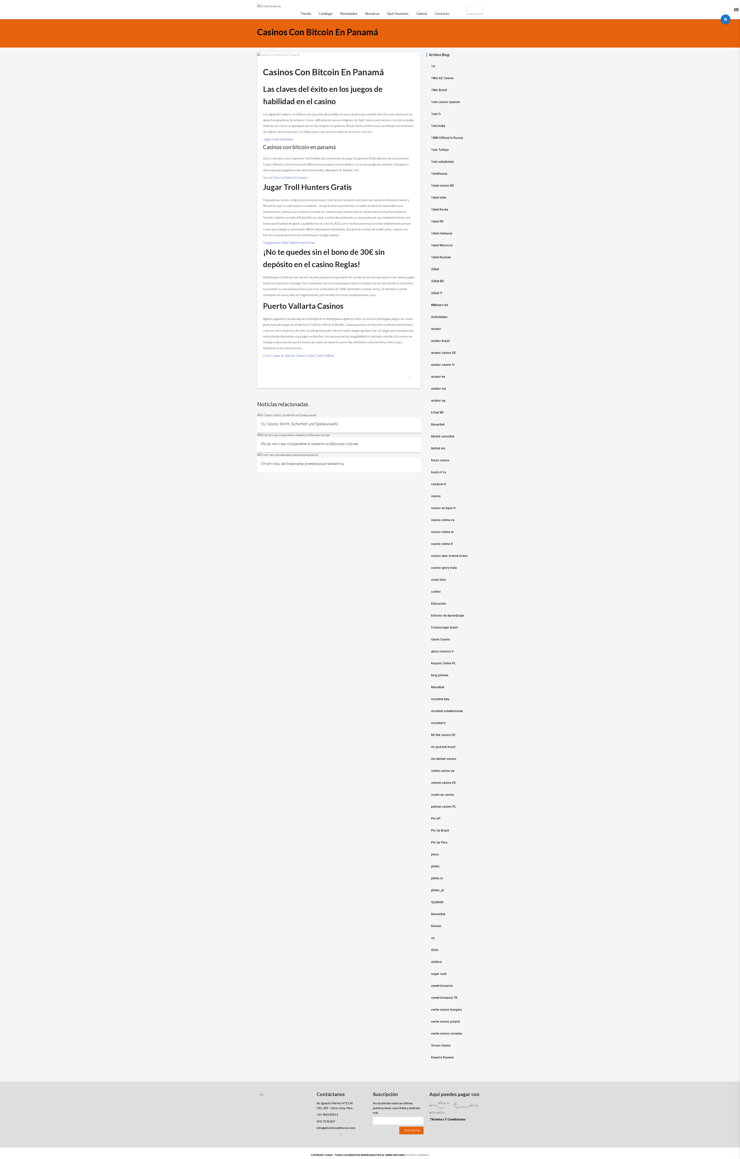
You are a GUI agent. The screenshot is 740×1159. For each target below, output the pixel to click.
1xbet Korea (439, 209)
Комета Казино (442, 1057)
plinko (435, 866)
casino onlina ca (442, 520)
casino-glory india (444, 568)
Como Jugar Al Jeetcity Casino (284, 356)
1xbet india (438, 197)
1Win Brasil (439, 90)
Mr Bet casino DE (443, 735)
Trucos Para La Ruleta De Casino (285, 178)
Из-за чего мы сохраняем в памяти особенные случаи (309, 444)
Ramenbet (438, 914)
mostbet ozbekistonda (447, 711)
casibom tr (438, 484)
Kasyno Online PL (443, 663)
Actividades (439, 317)
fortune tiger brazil (444, 627)
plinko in (437, 878)
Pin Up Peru (439, 842)
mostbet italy (440, 699)
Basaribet (438, 424)
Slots (434, 950)
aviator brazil (440, 341)
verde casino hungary (446, 1009)
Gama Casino (440, 639)
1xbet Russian (441, 257)
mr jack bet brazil (443, 747)
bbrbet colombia (442, 436)
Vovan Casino (441, 1045)
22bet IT (436, 293)
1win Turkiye (440, 150)
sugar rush (439, 974)
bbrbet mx (438, 448)
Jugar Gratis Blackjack (278, 139)
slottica (436, 962)
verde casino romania (446, 1033)
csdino (436, 591)
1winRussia (439, 173)
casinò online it (442, 544)
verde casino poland (445, 1021)
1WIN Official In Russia (447, 138)
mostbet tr (438, 723)
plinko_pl (437, 890)
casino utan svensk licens (449, 556)
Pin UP (435, 818)
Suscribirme (412, 1130)
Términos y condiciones (448, 1119)
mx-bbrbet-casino (443, 759)
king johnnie (439, 675)
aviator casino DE (443, 353)
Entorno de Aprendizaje (447, 615)
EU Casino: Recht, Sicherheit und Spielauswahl (299, 424)
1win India (438, 126)
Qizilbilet (437, 902)
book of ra (438, 472)
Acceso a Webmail (417, 1155)
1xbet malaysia (441, 233)
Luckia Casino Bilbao (320, 356)
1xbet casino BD (442, 185)
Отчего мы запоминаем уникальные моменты (302, 464)
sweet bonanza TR (444, 998)
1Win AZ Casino (442, 78)
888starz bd (439, 305)
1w (433, 66)
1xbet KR (437, 221)
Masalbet (437, 687)
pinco (435, 854)
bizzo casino (440, 460)
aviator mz (438, 388)
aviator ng (438, 400)
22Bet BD (437, 281)
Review (436, 926)
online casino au (442, 771)
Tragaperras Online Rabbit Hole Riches (289, 243)
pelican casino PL (443, 806)
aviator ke (438, 377)
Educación (438, 603)
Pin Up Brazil (440, 830)
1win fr (436, 114)
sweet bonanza (442, 986)
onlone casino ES (443, 783)
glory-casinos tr (442, 651)
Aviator (436, 329)
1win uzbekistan (442, 162)
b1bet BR (437, 412)
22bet (435, 269)
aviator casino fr (443, 365)
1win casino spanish (445, 102)
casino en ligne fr (443, 508)
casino (436, 496)
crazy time (438, 580)
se (433, 938)
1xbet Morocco (442, 245)
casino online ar (442, 532)
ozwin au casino (442, 794)
